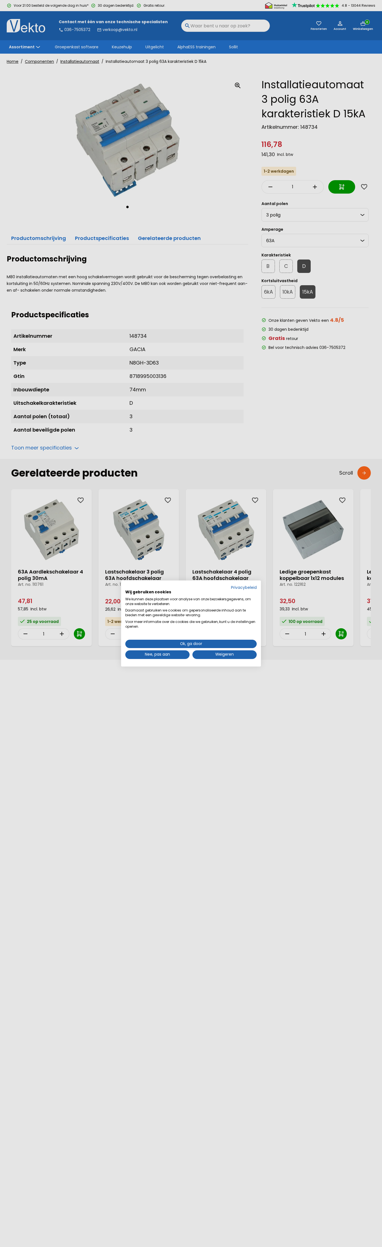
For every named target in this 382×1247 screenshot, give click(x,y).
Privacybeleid (244, 587)
